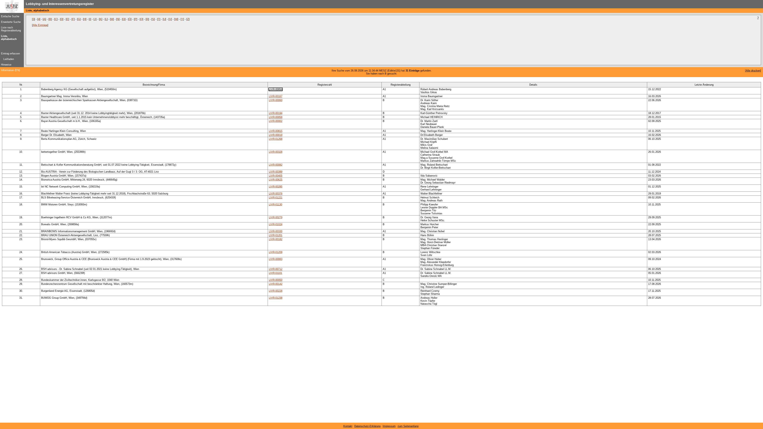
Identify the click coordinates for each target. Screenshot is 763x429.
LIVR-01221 (275, 197)
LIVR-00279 (275, 217)
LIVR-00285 (275, 186)
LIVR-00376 (275, 193)
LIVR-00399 (275, 171)
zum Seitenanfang (408, 426)
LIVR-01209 (275, 252)
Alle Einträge (40, 25)
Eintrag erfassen (10, 53)
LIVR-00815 (275, 130)
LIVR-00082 (275, 164)
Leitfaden (8, 59)
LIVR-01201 (275, 235)
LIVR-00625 (275, 179)
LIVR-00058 (275, 117)
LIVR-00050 (275, 279)
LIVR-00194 (275, 113)
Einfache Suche (10, 16)
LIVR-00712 (275, 269)
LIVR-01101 (275, 273)
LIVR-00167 (275, 96)
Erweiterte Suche (11, 21)
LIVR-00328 (275, 151)
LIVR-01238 (275, 297)
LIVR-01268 (275, 138)
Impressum (389, 426)
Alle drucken (753, 70)
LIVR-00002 (275, 121)
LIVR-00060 (275, 100)
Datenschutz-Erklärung (367, 426)
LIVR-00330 (275, 231)
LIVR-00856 (275, 89)
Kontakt (347, 426)
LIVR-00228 (275, 290)
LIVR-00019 (275, 134)
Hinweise (6, 64)
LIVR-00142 (275, 283)
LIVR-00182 (275, 239)
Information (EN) (10, 70)
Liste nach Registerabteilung (11, 29)
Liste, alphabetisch (9, 38)
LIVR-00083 (275, 259)
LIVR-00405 (275, 175)
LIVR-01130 (275, 204)
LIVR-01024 (275, 224)
